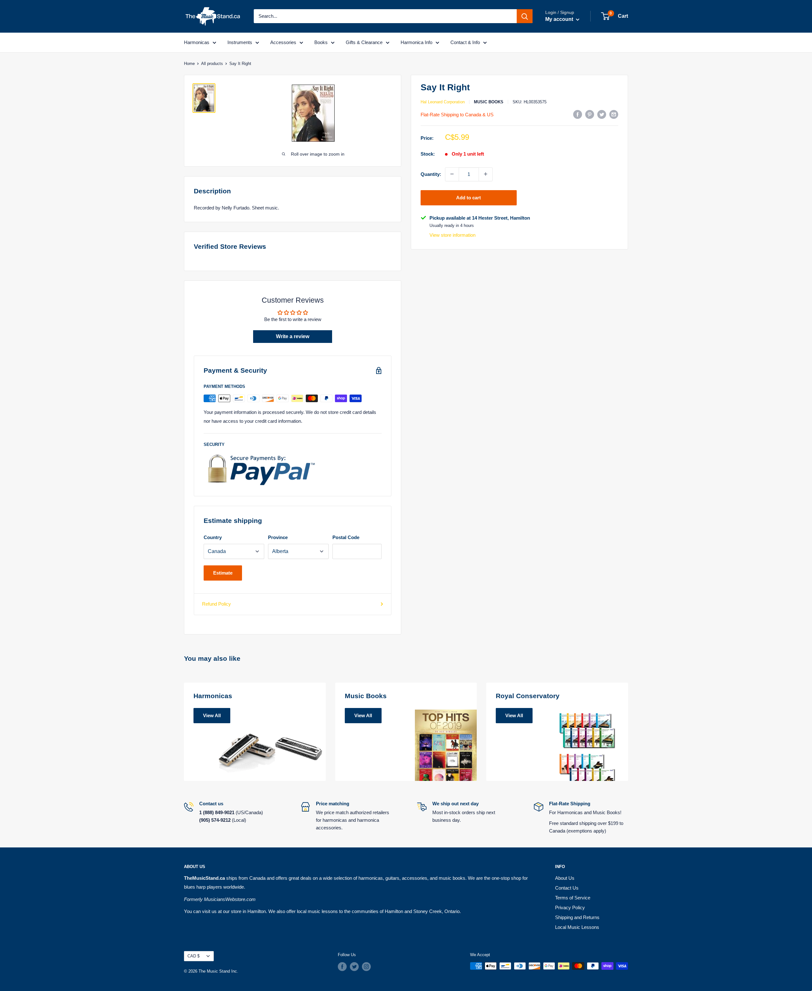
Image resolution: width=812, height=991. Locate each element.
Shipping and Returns (577, 917)
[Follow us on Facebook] (342, 966)
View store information (452, 235)
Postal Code (345, 537)
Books (321, 42)
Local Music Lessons (577, 927)
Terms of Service (572, 897)
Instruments (239, 42)
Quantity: (431, 174)
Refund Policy (216, 604)
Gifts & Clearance (364, 42)
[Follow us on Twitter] (354, 966)
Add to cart (468, 197)
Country (213, 537)
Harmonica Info (416, 42)
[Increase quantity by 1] (485, 174)
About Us (564, 878)
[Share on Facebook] (577, 114)
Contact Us (567, 888)
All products (212, 63)
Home (189, 63)
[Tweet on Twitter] (601, 114)
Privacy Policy (570, 907)
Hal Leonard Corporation (443, 102)
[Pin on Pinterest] (589, 114)
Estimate (222, 573)
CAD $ (193, 956)
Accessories (283, 42)
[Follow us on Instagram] (366, 966)
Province (278, 537)
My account (559, 19)
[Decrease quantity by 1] (452, 174)
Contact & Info (465, 42)
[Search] (525, 16)
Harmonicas (196, 42)
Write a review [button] (292, 336)
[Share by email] (613, 114)
